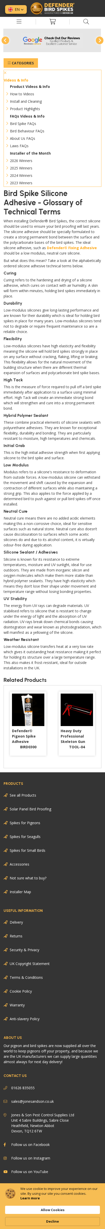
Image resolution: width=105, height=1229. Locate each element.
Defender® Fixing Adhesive (72, 247)
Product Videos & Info (30, 86)
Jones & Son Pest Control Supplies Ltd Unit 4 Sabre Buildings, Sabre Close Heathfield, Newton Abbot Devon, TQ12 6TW (42, 1122)
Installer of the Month (30, 153)
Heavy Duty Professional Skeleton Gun (73, 738)
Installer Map (20, 891)
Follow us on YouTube (29, 1171)
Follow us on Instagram (30, 1158)
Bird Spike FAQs (23, 123)
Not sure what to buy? (28, 878)
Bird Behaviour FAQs (27, 131)
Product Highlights (25, 108)
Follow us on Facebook (30, 1144)
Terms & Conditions (26, 977)
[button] (16, 9)
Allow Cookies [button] (52, 1210)
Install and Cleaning (26, 101)
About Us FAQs (22, 138)
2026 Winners (21, 160)
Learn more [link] (30, 1198)
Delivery (16, 922)
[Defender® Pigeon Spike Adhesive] (28, 710)
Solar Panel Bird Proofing (30, 809)
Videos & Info (16, 80)
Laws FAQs (19, 145)
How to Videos (22, 93)
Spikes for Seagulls (25, 836)
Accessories (19, 864)
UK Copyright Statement (30, 963)
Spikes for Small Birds (27, 850)
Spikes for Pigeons (25, 822)
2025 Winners (21, 168)
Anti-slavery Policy (25, 1018)
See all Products (23, 795)
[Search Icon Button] (86, 22)
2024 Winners (21, 175)
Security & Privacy (24, 949)
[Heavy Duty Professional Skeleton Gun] (77, 710)
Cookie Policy (21, 991)
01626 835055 (23, 1087)
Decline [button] (52, 1221)
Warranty (17, 1005)
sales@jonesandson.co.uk (32, 1101)
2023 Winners (21, 182)
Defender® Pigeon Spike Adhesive (24, 738)
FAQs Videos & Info (27, 116)
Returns (16, 936)
